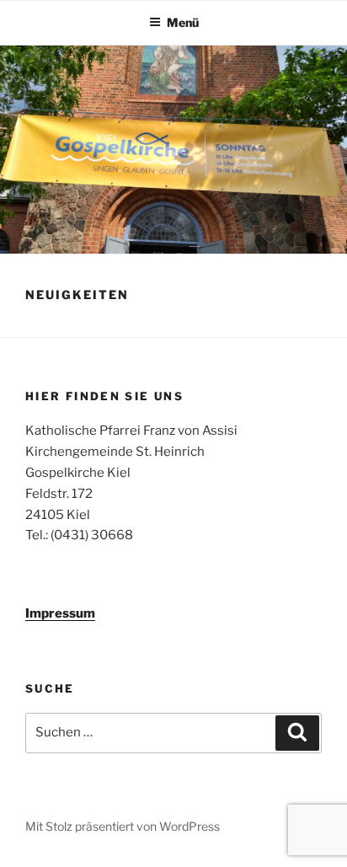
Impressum (60, 613)
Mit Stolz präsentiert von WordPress (122, 826)
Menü (183, 22)
